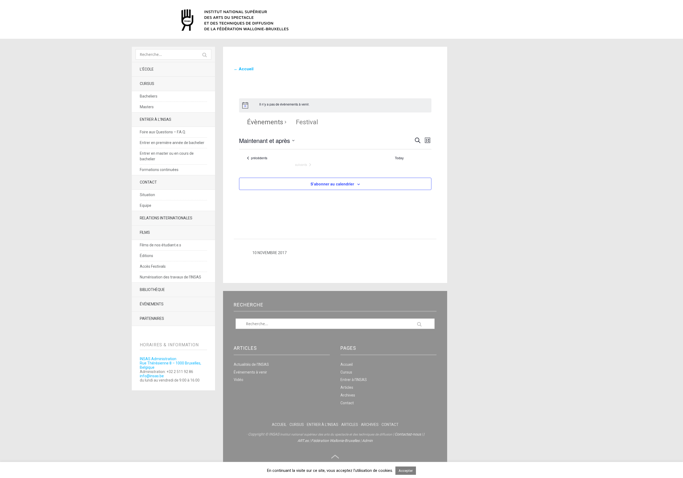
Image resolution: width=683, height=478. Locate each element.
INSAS (234, 20)
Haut (335, 456)
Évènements (265, 122)
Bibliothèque (152, 289)
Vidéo (238, 380)
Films (145, 232)
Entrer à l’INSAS (155, 119)
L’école (147, 69)
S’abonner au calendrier (332, 183)
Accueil (346, 364)
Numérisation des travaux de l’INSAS (170, 277)
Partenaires (152, 318)
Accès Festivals (153, 266)
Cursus (147, 83)
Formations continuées (159, 170)
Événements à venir (250, 372)
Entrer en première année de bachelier (172, 143)
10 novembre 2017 (269, 253)
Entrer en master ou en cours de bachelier (167, 156)
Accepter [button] (406, 471)
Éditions (146, 256)
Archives (347, 395)
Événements (152, 304)
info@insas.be (152, 376)
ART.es (303, 440)
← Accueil (243, 69)
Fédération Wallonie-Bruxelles (335, 440)
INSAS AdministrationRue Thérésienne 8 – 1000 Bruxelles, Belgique (170, 363)
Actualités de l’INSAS (251, 364)
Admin (367, 440)
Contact (148, 182)
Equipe (145, 205)
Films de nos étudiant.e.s (160, 245)
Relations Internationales (166, 218)
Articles (346, 387)
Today (399, 158)
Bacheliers (148, 96)
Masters (147, 107)
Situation (147, 195)
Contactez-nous (408, 434)
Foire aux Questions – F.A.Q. (163, 132)
